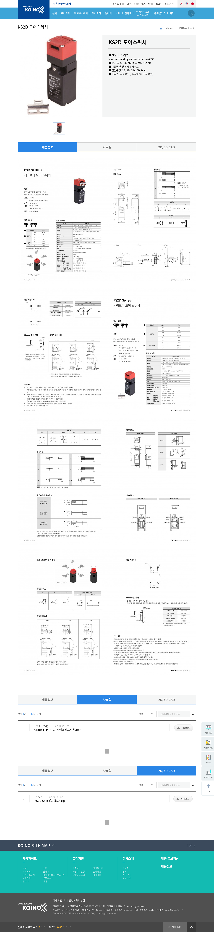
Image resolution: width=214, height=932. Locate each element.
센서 (25, 868)
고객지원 (131, 3)
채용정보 (166, 866)
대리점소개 (98, 868)
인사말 (126, 868)
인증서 (76, 868)
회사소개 (116, 3)
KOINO (34, 845)
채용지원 (145, 3)
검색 (193, 714)
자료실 (107, 147)
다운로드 (186, 727)
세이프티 (169, 28)
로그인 (159, 3)
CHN (192, 4)
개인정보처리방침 (75, 900)
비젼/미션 (127, 874)
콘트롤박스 (48, 878)
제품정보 (47, 147)
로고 (20, 2)
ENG (186, 4)
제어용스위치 (29, 874)
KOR (181, 4)
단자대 (46, 871)
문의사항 (97, 871)
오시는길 (127, 878)
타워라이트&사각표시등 (54, 874)
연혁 (125, 871)
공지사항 (97, 874)
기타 (45, 881)
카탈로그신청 (79, 871)
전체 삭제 (177, 927)
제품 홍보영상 (170, 858)
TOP (189, 845)
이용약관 (57, 900)
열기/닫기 (191, 927)
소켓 (45, 868)
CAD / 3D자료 (79, 874)
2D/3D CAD (166, 147)
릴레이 (26, 881)
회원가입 (169, 3)
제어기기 (27, 871)
